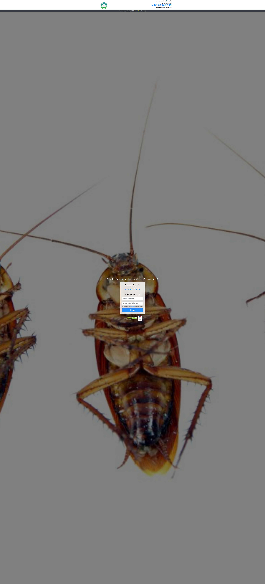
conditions (132, 306)
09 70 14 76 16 (162, 5)
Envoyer (132, 310)
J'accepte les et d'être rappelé (133, 306)
